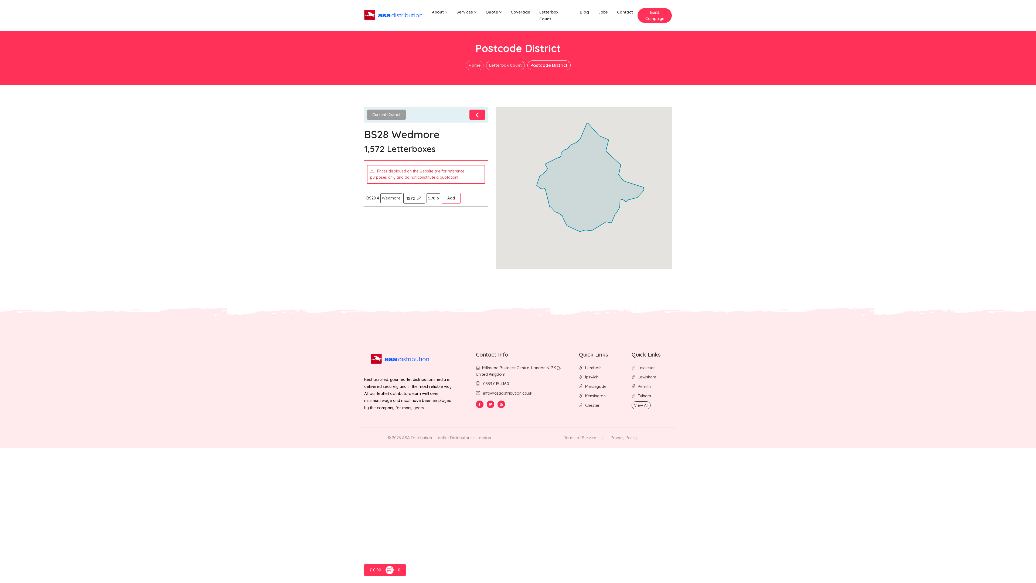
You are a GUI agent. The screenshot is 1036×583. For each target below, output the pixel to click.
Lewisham (647, 376)
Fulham (644, 395)
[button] (439, 12)
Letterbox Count (548, 15)
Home (474, 65)
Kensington (595, 395)
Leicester (646, 367)
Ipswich (591, 376)
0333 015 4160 (495, 383)
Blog (584, 12)
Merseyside (595, 386)
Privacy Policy (624, 437)
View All (641, 405)
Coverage (520, 12)
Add (451, 198)
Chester (592, 405)
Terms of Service (580, 437)
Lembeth (593, 367)
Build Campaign (654, 15)
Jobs (603, 12)
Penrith (644, 386)
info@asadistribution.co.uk (507, 393)
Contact (625, 12)
